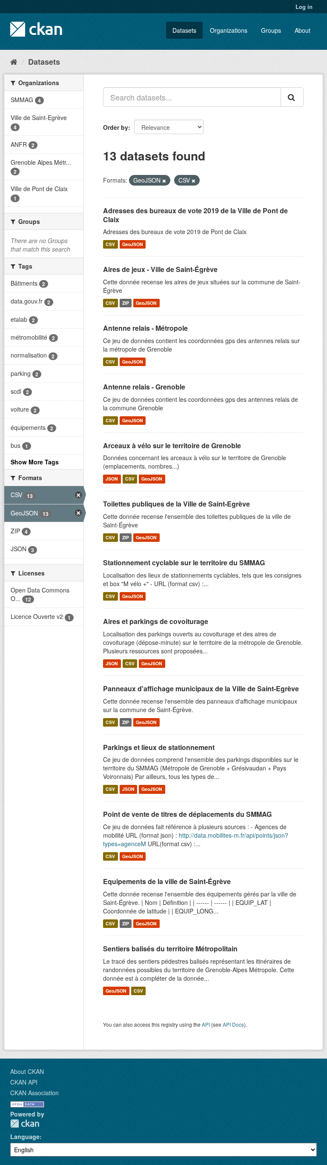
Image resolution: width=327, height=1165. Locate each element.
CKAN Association (34, 1092)
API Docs (233, 1024)
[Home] (13, 61)
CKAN (24, 1123)
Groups (271, 30)
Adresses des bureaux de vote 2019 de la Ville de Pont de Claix (195, 215)
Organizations (228, 30)
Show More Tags (35, 462)
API (206, 1024)
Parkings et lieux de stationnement (159, 747)
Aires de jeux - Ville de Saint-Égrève (160, 269)
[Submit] (292, 97)
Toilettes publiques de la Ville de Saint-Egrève (176, 504)
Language (25, 1136)
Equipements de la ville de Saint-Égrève (167, 881)
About (302, 30)
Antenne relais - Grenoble (144, 387)
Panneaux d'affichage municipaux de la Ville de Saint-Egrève (201, 688)
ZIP (125, 303)
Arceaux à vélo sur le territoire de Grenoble (172, 445)
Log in (304, 7)
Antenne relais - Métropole (145, 328)
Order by (115, 127)
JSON (112, 478)
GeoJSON (132, 244)
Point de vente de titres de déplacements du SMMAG (187, 814)
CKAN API (23, 1082)
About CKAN (27, 1071)
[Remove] (164, 180)
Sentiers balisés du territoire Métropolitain (170, 948)
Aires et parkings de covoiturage (155, 621)
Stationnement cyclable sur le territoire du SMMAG (184, 562)
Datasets (184, 30)
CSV (110, 244)
